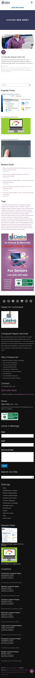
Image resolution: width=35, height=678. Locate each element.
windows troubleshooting (6, 71)
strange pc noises (14, 222)
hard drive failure (19, 212)
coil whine (21, 206)
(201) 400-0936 (17, 7)
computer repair (29, 208)
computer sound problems (8, 210)
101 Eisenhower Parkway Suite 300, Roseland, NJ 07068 (11, 609)
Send (4, 466)
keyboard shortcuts (19, 213)
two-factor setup (16, 224)
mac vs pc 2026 (20, 215)
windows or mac (17, 227)
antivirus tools (15, 205)
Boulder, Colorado (6, 67)
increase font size (9, 213)
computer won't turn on (21, 210)
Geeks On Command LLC (11, 667)
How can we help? (7, 450)
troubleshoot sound (6, 224)
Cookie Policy (4, 674)
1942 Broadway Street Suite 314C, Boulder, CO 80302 (11, 661)
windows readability (6, 229)
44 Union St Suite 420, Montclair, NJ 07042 (9, 622)
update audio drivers (26, 224)
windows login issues (6, 227)
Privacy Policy (23, 670)
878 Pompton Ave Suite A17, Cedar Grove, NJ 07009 (11, 635)
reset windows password (22, 220)
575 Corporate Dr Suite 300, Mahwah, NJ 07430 (10, 596)
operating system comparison (21, 217)
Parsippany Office (7, 640)
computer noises (20, 208)
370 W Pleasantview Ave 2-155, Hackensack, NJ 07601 (11, 582)
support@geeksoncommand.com (24, 394)
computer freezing (11, 208)
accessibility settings (6, 205)
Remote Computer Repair (6, 70)
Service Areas (7, 518)
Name (3, 432)
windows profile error (26, 227)
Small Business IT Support (16, 70)
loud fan (27, 213)
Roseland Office (6, 601)
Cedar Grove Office (7, 627)
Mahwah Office (6, 588)
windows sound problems (18, 229)
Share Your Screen (8, 513)
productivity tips (24, 219)
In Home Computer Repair (14, 69)
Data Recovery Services (9, 498)
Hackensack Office (7, 575)
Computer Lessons (8, 505)
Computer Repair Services (25, 67)
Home (4, 488)
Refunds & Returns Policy (18, 672)
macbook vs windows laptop (8, 215)
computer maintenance (14, 67)
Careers (17, 670)
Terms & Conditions (6, 672)
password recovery (6, 219)
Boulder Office (6, 653)
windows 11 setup (5, 226)
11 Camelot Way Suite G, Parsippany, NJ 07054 (10, 648)
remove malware (11, 220)
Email (3, 441)
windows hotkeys (27, 226)
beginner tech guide (25, 205)
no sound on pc (9, 217)
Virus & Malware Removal (28, 70)
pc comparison (15, 219)
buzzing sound (5, 206)
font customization (9, 212)
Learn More (7, 508)
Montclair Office (6, 614)
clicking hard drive (13, 206)
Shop (4, 515)
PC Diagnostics (27, 69)
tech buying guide (23, 222)
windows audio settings (16, 226)
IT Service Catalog (9, 500)
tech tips (31, 222)
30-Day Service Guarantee (10, 503)
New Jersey (21, 69)
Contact (5, 510)
